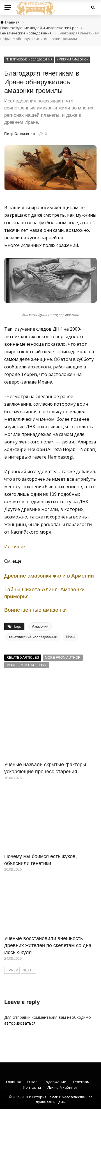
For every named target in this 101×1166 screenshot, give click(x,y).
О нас (32, 1081)
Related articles (22, 658)
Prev (13, 970)
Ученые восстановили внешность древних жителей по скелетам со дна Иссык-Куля (47, 944)
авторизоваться (20, 1023)
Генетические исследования (29, 59)
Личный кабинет (62, 1087)
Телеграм (81, 1081)
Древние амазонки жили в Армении (49, 575)
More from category (26, 665)
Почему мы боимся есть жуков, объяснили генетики (40, 859)
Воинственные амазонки (35, 609)
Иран (70, 637)
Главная (13, 1081)
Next (26, 970)
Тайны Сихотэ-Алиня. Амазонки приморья (44, 592)
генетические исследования (33, 637)
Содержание (54, 1081)
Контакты (32, 1087)
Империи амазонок (72, 59)
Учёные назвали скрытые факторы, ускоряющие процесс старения (46, 767)
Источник (15, 546)
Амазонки (40, 626)
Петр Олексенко (19, 133)
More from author (63, 658)
